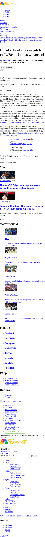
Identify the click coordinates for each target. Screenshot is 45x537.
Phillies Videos (15, 477)
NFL (7, 239)
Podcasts (3, 23)
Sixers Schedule (31, 38)
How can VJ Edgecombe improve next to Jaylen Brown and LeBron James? (20, 186)
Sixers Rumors (15, 467)
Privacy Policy (10, 414)
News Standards (11, 410)
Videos (2, 20)
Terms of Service (11, 412)
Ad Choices (9, 425)
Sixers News (14, 464)
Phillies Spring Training (18, 475)
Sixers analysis (5, 181)
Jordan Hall (7, 60)
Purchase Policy (11, 423)
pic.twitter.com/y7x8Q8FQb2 (21, 144)
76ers (7, 462)
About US (9, 405)
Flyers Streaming (11, 383)
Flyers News (14, 482)
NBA (2, 201)
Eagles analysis (11, 257)
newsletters (9, 512)
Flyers (7, 16)
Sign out (3, 33)
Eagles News (15, 490)
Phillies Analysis (11, 295)
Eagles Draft (14, 492)
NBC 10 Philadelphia (8, 516)
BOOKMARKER (6, 67)
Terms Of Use (10, 429)
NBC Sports (33, 516)
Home (7, 460)
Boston (7, 397)
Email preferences (7, 31)
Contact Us (9, 407)
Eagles (7, 10)
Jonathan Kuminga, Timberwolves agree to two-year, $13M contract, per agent (21, 207)
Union (7, 499)
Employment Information (14, 420)
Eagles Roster (5, 38)
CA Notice (9, 418)
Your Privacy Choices (15, 431)
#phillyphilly (14, 139)
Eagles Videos (15, 497)
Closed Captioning (12, 427)
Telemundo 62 (22, 516)
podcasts (8, 510)
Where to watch (11, 378)
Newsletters (4, 25)
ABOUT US (10, 501)
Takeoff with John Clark (16, 40)
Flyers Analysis (15, 484)
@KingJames (25, 139)
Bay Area (8, 395)
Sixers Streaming (11, 380)
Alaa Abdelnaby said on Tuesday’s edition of (22, 121)
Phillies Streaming (18, 38)
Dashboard (4, 29)
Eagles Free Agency (17, 495)
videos (7, 507)
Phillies (7, 12)
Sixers (7, 14)
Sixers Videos (15, 469)
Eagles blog (9, 314)
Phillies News (15, 473)
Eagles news (10, 276)
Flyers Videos (15, 486)
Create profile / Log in (8, 27)
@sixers (13, 141)
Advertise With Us (12, 416)
